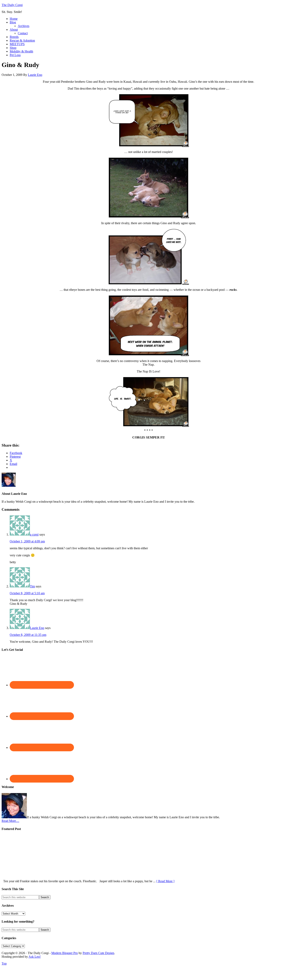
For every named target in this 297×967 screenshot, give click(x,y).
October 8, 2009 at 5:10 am (27, 593)
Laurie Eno (37, 628)
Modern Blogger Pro (64, 953)
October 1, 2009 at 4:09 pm (27, 541)
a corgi (34, 534)
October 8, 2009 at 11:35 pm (28, 634)
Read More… (10, 821)
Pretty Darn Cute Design (98, 953)
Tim (32, 586)
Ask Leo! (34, 956)
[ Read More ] (165, 881)
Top (4, 963)
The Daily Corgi (12, 5)
